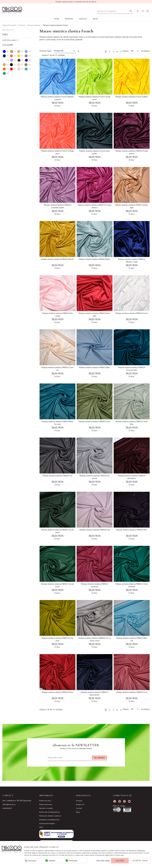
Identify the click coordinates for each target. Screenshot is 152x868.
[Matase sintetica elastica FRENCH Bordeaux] (132, 455)
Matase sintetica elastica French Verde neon (94, 98)
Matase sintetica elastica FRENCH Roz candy (57, 314)
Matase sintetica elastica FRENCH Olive (94, 421)
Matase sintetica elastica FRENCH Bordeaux (131, 477)
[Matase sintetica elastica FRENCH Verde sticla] (57, 510)
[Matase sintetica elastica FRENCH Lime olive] (57, 618)
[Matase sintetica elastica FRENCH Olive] (94, 401)
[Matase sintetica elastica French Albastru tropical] (57, 77)
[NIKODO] (12, 10)
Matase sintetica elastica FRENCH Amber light (131, 206)
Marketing (73, 860)
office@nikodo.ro (9, 804)
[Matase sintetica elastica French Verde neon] (94, 77)
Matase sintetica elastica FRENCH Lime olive (57, 639)
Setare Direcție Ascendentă (78, 51)
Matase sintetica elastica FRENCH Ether (94, 259)
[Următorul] (117, 51)
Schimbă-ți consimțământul (49, 820)
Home (56, 19)
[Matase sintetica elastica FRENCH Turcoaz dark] (132, 347)
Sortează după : (46, 51)
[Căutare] (131, 11)
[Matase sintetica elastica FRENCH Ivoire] (132, 293)
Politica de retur (45, 801)
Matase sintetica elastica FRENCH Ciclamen (94, 585)
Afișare (126, 51)
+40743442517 (7, 808)
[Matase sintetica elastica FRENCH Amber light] (132, 185)
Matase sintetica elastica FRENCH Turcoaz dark (131, 368)
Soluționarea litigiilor (47, 823)
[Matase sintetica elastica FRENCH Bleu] (94, 347)
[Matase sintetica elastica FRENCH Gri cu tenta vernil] (94, 618)
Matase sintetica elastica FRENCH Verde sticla (57, 531)
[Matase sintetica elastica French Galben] (132, 77)
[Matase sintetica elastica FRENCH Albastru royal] (132, 239)
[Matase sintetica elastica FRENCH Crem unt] (57, 347)
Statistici (52, 860)
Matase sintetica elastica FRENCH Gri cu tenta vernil (94, 639)
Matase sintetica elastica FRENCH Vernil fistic (132, 422)
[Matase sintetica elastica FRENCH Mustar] (57, 239)
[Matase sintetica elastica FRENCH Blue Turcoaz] (57, 401)
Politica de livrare (45, 804)
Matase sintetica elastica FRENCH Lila (94, 530)
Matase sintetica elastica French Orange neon (57, 152)
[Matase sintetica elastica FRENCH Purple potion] (132, 131)
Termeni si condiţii (45, 808)
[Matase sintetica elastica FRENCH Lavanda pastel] (57, 185)
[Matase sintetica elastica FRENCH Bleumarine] (94, 672)
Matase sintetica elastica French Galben (131, 97)
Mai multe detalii (103, 860)
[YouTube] (129, 801)
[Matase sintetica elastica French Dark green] (94, 131)
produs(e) (145, 51)
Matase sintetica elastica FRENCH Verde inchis (57, 585)
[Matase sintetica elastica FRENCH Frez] (132, 672)
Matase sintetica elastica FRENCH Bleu (94, 367)
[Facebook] (115, 801)
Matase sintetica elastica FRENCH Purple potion (131, 152)
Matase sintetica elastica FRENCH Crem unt (57, 368)
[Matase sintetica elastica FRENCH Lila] (94, 510)
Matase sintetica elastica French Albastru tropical (57, 98)
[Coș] (148, 11)
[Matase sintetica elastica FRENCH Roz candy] (57, 293)
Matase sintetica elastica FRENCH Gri (57, 476)
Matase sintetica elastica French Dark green (94, 152)
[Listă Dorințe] (143, 11)
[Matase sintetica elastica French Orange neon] (57, 131)
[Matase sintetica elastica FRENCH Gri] (57, 455)
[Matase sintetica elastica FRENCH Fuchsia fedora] (94, 185)
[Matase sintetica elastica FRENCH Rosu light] (94, 293)
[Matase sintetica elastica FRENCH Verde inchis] (57, 564)
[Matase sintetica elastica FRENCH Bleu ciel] (132, 618)
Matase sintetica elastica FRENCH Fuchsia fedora (94, 206)
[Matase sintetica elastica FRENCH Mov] (132, 510)
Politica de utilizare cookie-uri (50, 816)
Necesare (32, 861)
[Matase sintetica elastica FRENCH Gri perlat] (94, 455)
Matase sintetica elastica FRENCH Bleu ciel (131, 639)
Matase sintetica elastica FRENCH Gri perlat (94, 477)
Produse (69, 19)
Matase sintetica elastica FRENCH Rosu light (94, 314)
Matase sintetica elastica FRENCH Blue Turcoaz (57, 422)
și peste (9, 40)
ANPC (41, 827)
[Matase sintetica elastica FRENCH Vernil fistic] (132, 401)
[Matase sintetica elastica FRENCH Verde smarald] (132, 564)
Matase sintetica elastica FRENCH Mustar (57, 259)
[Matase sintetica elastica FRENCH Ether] (94, 239)
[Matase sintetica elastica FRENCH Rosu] (57, 672)
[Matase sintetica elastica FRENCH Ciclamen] (94, 564)
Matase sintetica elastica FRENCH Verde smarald (131, 585)
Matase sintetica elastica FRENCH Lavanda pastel (57, 206)
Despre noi (80, 804)
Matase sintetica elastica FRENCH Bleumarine (94, 693)
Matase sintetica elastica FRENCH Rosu (57, 692)
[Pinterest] (119, 801)
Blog (95, 19)
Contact (83, 19)
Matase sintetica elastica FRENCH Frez (131, 692)
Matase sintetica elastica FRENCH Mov (131, 530)
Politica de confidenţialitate (49, 812)
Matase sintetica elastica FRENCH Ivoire (132, 313)
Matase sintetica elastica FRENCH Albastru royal (131, 260)
